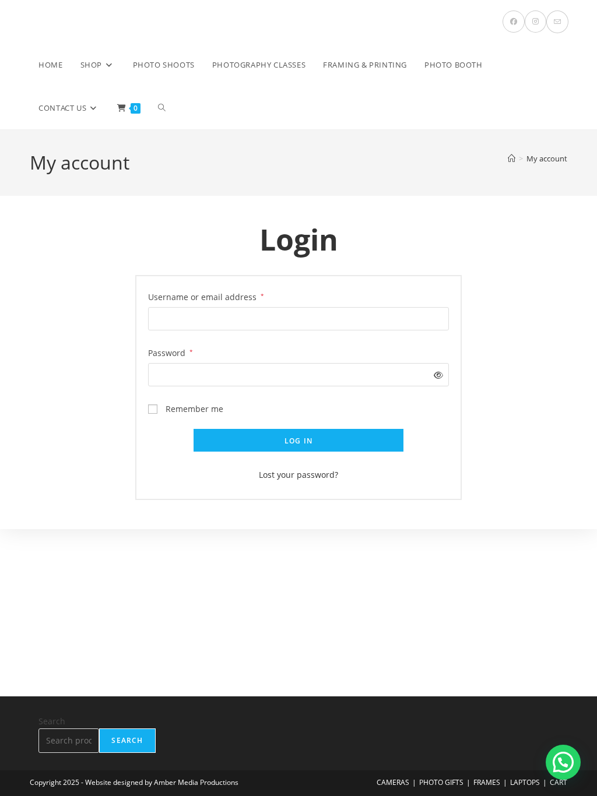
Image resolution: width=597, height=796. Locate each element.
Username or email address (206, 296)
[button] (563, 762)
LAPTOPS (525, 782)
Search (51, 721)
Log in (298, 441)
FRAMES (486, 782)
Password (170, 352)
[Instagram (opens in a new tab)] (535, 21)
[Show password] (436, 375)
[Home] (511, 158)
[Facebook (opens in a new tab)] (514, 21)
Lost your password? (298, 474)
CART (558, 782)
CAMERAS (393, 782)
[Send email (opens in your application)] (557, 21)
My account (546, 158)
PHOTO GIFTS (441, 782)
